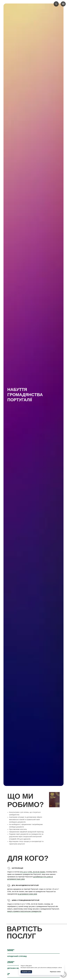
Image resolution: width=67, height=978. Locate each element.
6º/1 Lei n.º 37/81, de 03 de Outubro (32, 872)
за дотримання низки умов (27, 894)
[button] (56, 4)
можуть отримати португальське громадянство (24, 911)
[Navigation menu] (63, 4)
